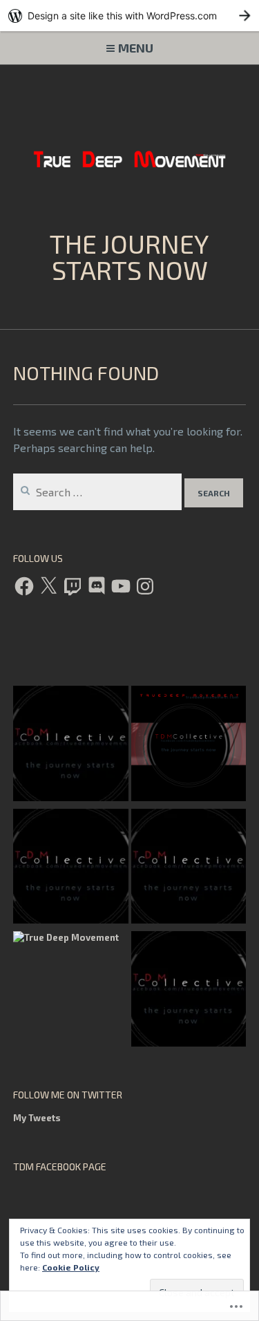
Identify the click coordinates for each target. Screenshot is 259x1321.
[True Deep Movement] (66, 938)
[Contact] (189, 868)
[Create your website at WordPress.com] (129, 15)
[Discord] (97, 586)
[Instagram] (145, 586)
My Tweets (37, 1117)
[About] (70, 745)
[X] (48, 586)
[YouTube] (121, 586)
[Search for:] (98, 491)
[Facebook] (24, 586)
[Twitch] (72, 586)
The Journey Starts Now (129, 256)
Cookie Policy (70, 1267)
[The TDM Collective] (70, 868)
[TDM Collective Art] (189, 745)
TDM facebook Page (59, 1166)
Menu (135, 47)
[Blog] (189, 991)
